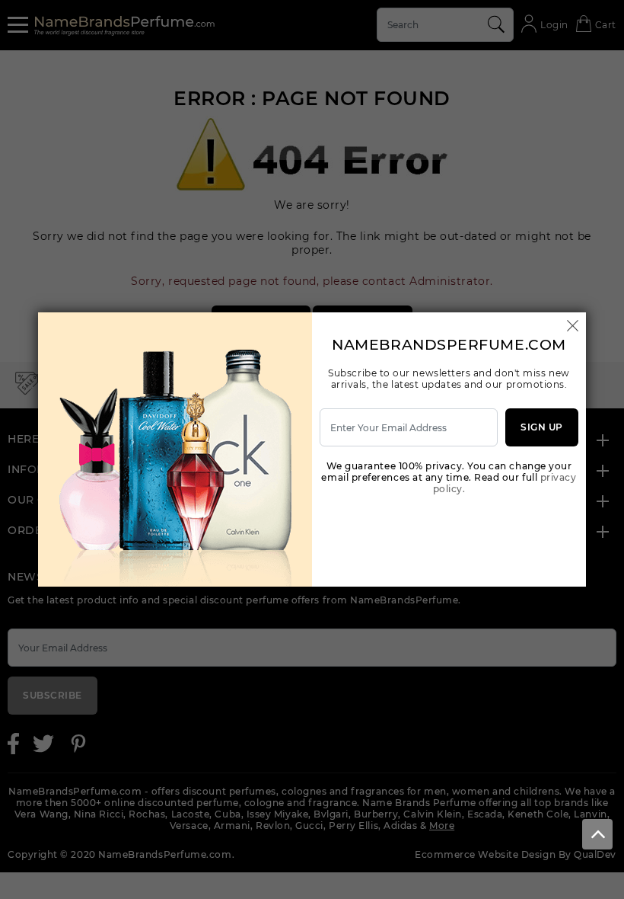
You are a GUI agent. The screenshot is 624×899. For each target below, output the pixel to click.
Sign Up (542, 427)
